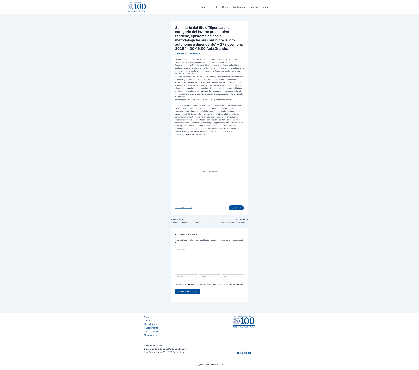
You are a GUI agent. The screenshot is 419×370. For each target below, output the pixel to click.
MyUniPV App (150, 324)
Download (236, 208)
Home (203, 7)
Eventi (214, 7)
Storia (225, 7)
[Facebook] (237, 352)
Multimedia (239, 7)
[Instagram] (241, 352)
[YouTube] (249, 352)
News (146, 317)
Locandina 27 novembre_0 (183, 208)
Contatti (148, 320)
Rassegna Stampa (259, 7)
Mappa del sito (151, 335)
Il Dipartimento (151, 328)
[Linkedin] (245, 352)
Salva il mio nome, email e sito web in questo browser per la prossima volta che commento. (211, 284)
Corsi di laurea (151, 331)
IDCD (223, 364)
